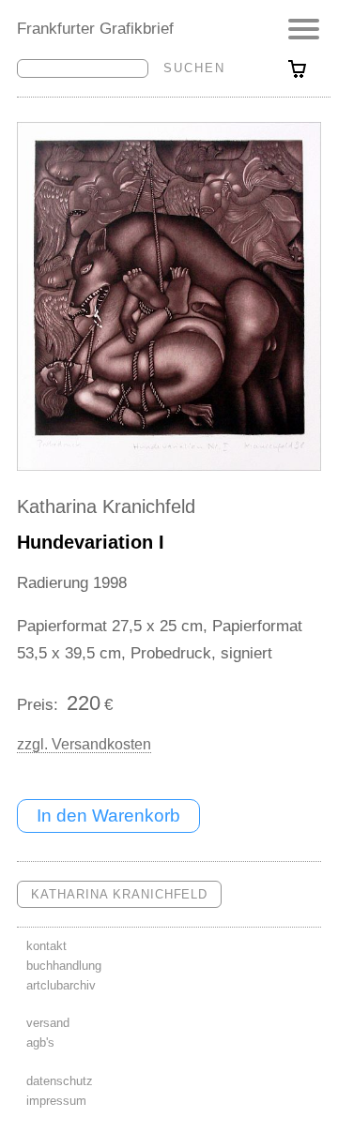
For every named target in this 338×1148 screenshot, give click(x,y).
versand (47, 1023)
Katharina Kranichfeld (106, 506)
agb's (40, 1042)
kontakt (46, 946)
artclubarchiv (61, 985)
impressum (56, 1101)
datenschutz (59, 1081)
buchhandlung (63, 966)
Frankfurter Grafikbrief (95, 28)
